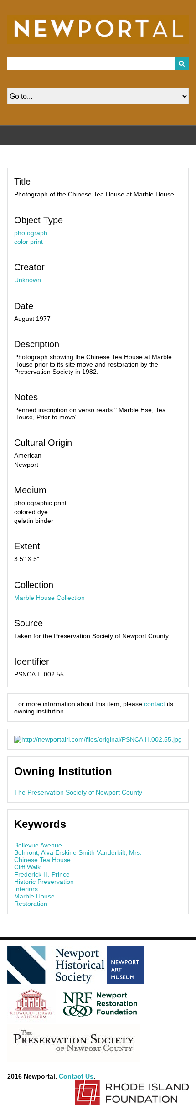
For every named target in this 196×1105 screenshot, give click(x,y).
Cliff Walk (27, 867)
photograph (30, 233)
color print (28, 241)
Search (182, 63)
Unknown (27, 280)
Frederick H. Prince (42, 874)
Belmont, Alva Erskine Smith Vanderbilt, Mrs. (78, 852)
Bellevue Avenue (38, 845)
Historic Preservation (44, 881)
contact (154, 703)
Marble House (34, 896)
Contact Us (76, 1076)
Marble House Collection (49, 597)
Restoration (30, 903)
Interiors (26, 889)
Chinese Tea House (42, 859)
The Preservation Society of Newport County (78, 792)
